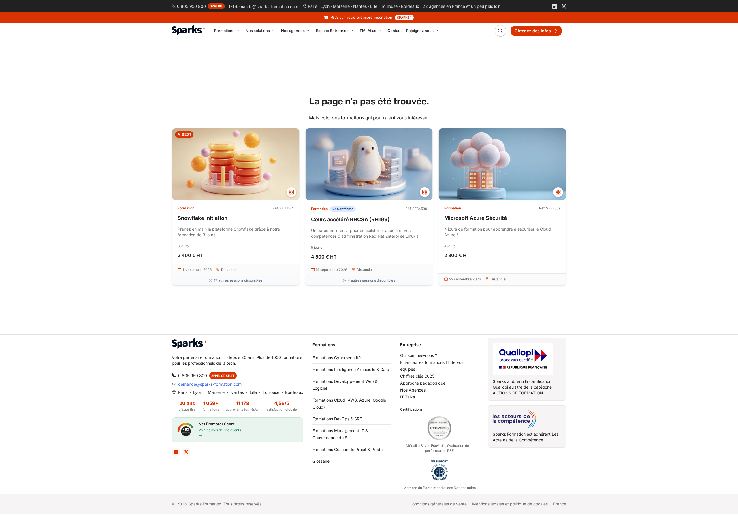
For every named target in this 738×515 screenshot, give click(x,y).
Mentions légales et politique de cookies (510, 503)
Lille (373, 6)
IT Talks (407, 396)
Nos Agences (413, 389)
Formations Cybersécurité (336, 357)
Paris (312, 6)
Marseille (341, 6)
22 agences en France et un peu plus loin (461, 6)
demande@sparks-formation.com (210, 384)
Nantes (360, 6)
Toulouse (389, 6)
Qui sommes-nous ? (418, 355)
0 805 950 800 (192, 375)
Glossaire (321, 461)
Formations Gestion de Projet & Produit (348, 449)
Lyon (325, 6)
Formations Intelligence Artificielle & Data (350, 369)
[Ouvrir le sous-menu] (237, 30)
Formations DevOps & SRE (337, 418)
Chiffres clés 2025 (417, 376)
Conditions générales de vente (438, 503)
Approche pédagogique (422, 383)
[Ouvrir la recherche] (500, 31)
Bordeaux (410, 6)
